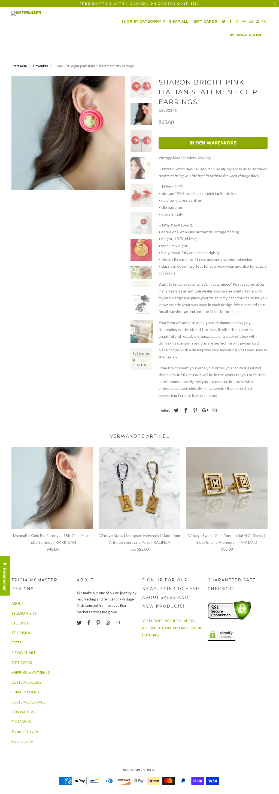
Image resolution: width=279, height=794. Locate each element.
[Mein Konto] (258, 22)
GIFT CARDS (21, 662)
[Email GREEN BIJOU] (118, 623)
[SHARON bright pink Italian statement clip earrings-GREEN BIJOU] (68, 133)
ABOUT (17, 603)
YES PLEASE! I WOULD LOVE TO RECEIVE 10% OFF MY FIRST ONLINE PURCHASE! (172, 628)
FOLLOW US (21, 722)
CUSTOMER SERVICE (28, 702)
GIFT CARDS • (206, 21)
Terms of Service (24, 731)
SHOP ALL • (180, 21)
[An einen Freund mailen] (213, 410)
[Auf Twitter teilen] (175, 410)
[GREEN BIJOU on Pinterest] (99, 623)
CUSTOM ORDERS (26, 682)
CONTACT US (22, 712)
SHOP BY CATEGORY (143, 21)
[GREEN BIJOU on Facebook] (89, 623)
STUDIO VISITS (24, 613)
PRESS (16, 643)
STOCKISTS (21, 623)
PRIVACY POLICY (25, 692)
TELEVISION (21, 633)
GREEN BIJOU (145, 770)
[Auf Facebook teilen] (185, 410)
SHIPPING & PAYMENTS (30, 672)
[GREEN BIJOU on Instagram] (108, 623)
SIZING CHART (23, 653)
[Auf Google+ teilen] (203, 410)
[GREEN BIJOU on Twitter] (80, 623)
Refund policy (22, 741)
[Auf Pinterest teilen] (194, 410)
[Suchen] (264, 22)
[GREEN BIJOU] (37, 13)
